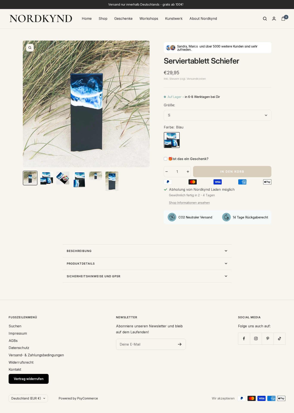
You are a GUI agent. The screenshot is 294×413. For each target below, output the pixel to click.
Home (87, 18)
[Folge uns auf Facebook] (244, 338)
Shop (103, 18)
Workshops (148, 18)
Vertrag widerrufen (28, 379)
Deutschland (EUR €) (26, 398)
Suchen (15, 326)
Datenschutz (19, 348)
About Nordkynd (203, 18)
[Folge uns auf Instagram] (256, 338)
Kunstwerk (174, 18)
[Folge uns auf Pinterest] (268, 338)
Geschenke (123, 18)
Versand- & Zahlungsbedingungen (36, 355)
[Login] (274, 18)
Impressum (18, 333)
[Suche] (265, 19)
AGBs (13, 340)
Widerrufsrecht (21, 362)
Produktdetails (81, 263)
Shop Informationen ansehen (189, 202)
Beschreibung (79, 251)
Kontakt (15, 369)
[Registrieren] (180, 344)
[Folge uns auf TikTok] (279, 338)
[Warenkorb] (283, 19)
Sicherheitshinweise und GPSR (93, 276)
